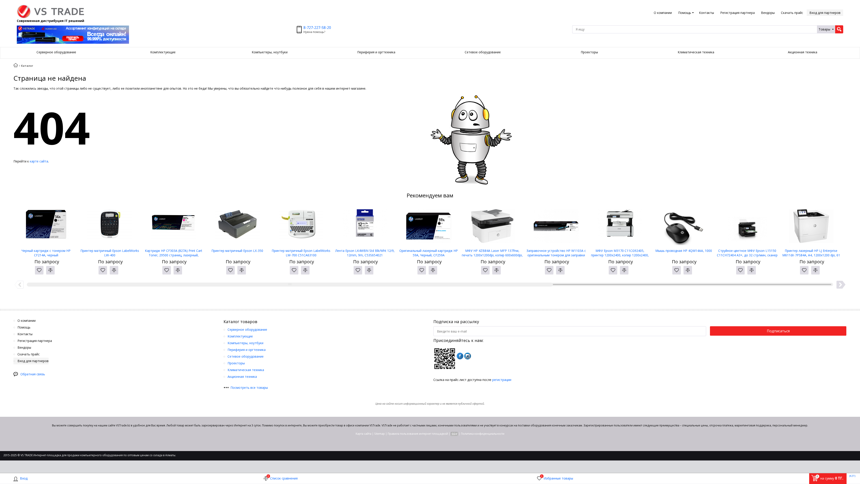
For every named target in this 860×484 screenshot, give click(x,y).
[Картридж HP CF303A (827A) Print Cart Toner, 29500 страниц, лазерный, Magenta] (173, 226)
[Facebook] (460, 356)
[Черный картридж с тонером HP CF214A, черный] (46, 226)
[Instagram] (467, 356)
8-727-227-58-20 (317, 27)
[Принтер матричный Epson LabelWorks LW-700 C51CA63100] (301, 226)
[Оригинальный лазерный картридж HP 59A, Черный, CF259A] (428, 226)
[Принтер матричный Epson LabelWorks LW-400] (110, 226)
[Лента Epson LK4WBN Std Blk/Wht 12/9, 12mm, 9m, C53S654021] (365, 226)
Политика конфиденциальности (482, 434)
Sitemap (379, 434)
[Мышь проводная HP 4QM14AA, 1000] (683, 226)
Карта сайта (363, 434)
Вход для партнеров (825, 13)
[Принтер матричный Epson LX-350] (237, 226)
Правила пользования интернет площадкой (418, 434)
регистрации (501, 380)
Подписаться (778, 330)
